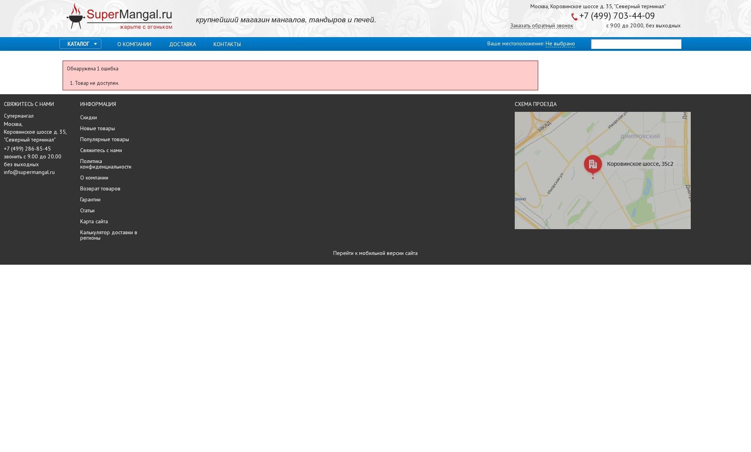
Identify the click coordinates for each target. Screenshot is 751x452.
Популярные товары (104, 139)
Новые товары (97, 128)
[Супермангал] (119, 16)
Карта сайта (94, 221)
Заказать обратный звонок (541, 26)
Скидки (88, 117)
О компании (134, 44)
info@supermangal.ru (29, 172)
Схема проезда (536, 104)
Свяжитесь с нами (101, 150)
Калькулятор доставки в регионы (108, 235)
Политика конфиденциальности (105, 164)
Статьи (87, 210)
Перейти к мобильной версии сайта (375, 252)
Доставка (182, 44)
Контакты (227, 44)
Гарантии (90, 199)
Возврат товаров (100, 188)
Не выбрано (560, 43)
